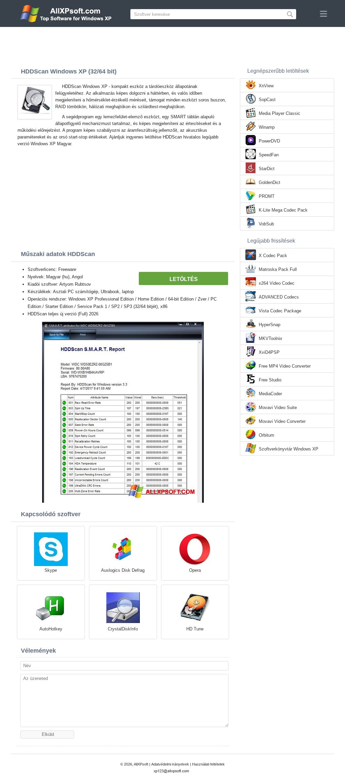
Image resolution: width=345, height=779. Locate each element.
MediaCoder (270, 393)
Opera (195, 570)
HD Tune (194, 628)
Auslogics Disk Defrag (123, 570)
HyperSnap (269, 324)
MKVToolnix (270, 338)
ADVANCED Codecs (279, 297)
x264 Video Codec (276, 283)
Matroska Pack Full (278, 269)
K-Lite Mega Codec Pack (283, 210)
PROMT (267, 196)
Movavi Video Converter (282, 421)
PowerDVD (269, 141)
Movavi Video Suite (278, 407)
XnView (266, 85)
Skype (50, 570)
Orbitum (266, 435)
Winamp (267, 127)
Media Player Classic (279, 113)
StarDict (267, 168)
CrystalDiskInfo (123, 628)
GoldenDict (269, 182)
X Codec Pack (273, 255)
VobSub (266, 223)
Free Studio (270, 379)
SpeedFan (269, 154)
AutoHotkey (50, 628)
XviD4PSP (269, 352)
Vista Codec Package (280, 310)
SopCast (267, 99)
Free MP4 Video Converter (285, 366)
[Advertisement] (172, 45)
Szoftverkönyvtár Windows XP (288, 448)
